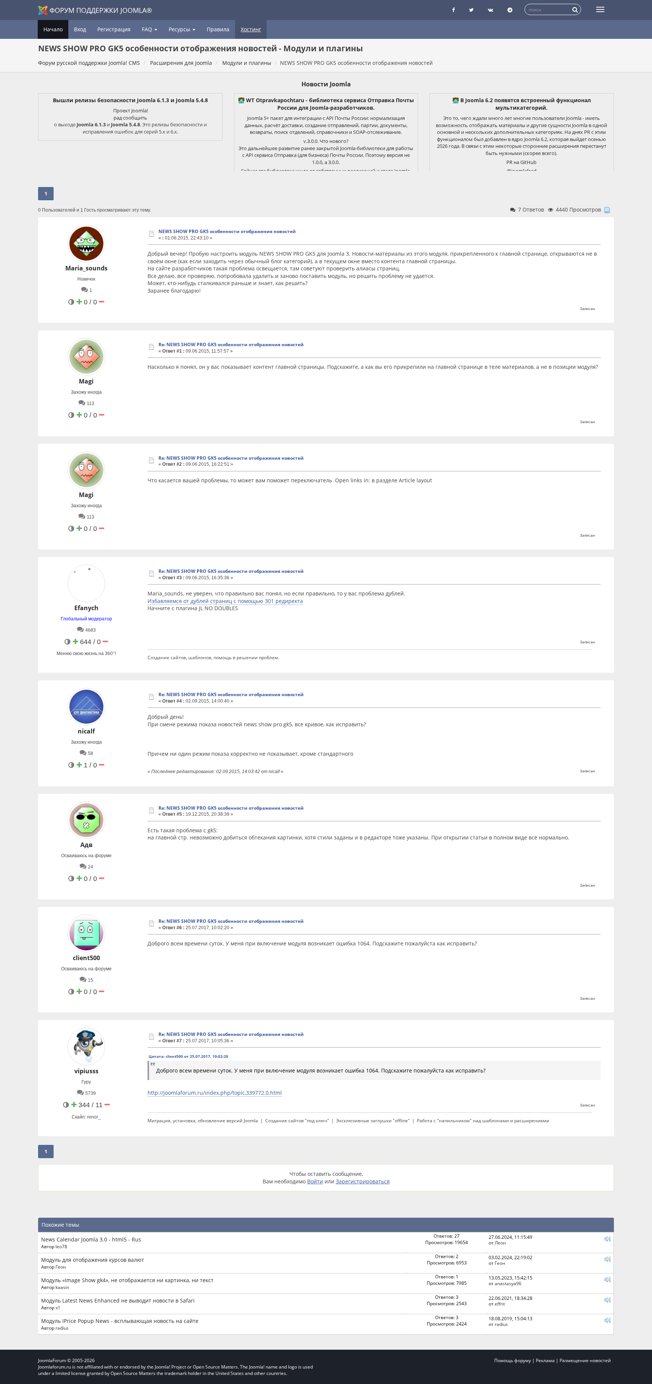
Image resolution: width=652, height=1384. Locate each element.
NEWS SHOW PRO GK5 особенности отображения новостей (227, 231)
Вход (80, 29)
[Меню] (600, 9)
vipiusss (86, 1071)
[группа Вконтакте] (490, 10)
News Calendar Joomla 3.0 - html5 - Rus (91, 1239)
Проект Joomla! (130, 110)
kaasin (62, 1287)
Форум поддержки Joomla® (100, 10)
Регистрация (114, 29)
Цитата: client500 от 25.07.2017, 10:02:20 (188, 1056)
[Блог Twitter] (471, 10)
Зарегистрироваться (363, 1181)
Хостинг (251, 29)
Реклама (545, 1360)
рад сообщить (130, 117)
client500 (86, 958)
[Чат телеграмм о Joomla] (510, 10)
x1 (57, 1307)
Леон (500, 1243)
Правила (218, 29)
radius (62, 1328)
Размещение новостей (585, 1360)
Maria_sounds (86, 268)
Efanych (86, 608)
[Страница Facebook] (453, 10)
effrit (500, 1304)
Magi (86, 381)
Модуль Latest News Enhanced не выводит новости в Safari (118, 1300)
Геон (60, 1267)
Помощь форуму (512, 1360)
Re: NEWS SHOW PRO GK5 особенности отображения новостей (231, 344)
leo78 (61, 1246)
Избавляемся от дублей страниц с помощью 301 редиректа (225, 601)
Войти (315, 1181)
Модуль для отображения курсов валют (92, 1259)
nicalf (86, 731)
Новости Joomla (326, 84)
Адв (86, 845)
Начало (53, 29)
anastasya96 (508, 1283)
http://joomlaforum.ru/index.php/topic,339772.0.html (215, 1092)
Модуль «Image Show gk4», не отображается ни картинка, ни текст (127, 1280)
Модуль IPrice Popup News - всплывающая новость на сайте (119, 1320)
